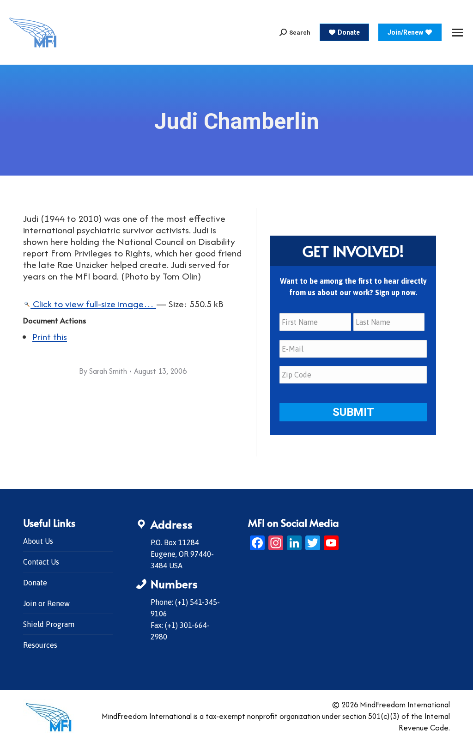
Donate (35, 582)
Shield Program (48, 624)
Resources (40, 645)
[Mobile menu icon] (457, 32)
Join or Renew (46, 603)
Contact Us (41, 562)
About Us (38, 541)
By (103, 371)
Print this (49, 336)
